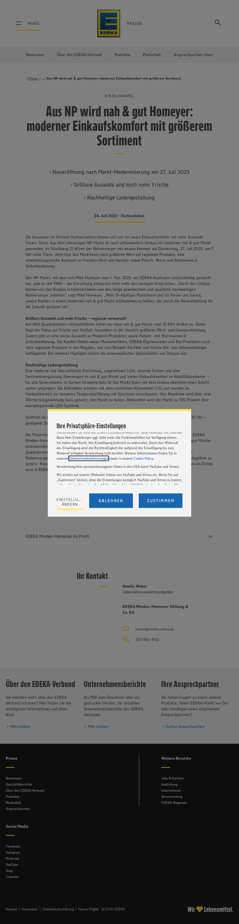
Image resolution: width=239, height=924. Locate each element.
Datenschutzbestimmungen (88, 458)
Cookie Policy (143, 458)
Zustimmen (160, 500)
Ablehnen (111, 500)
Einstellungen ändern (70, 501)
